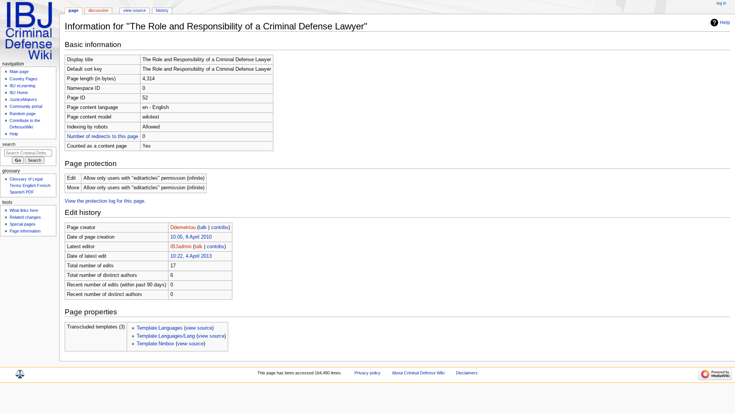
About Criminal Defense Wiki (418, 373)
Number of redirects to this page (102, 136)
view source (199, 328)
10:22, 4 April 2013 (191, 256)
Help (725, 22)
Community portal (26, 106)
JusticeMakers (23, 99)
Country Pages (24, 78)
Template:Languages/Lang (166, 336)
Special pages (23, 224)
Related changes (25, 217)
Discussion (98, 10)
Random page (23, 113)
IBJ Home (19, 92)
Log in (721, 3)
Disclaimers (467, 373)
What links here (24, 210)
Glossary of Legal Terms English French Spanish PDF (30, 185)
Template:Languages (160, 328)
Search (8, 144)
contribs (220, 227)
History (162, 10)
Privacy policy (367, 373)
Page (73, 10)
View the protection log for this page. (105, 201)
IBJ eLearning (22, 85)
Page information (25, 231)
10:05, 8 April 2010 (191, 237)
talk (203, 227)
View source (134, 10)
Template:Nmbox (155, 343)
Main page (19, 71)
